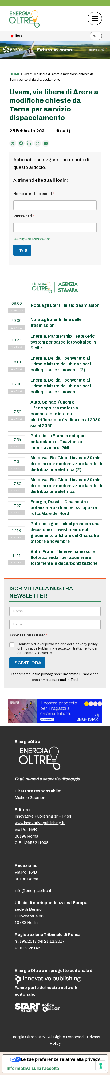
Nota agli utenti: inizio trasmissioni (65, 305)
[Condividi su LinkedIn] (29, 143)
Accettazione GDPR (28, 635)
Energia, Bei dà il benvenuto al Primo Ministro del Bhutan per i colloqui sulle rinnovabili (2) (60, 364)
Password (23, 216)
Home (14, 74)
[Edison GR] (55, 57)
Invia (22, 250)
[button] (95, 18)
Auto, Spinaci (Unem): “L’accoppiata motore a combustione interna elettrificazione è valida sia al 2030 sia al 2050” (65, 414)
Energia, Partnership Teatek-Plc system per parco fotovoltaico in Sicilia (63, 342)
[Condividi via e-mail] (45, 143)
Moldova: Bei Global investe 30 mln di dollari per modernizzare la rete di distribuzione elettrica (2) (66, 464)
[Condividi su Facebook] (21, 143)
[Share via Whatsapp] (37, 143)
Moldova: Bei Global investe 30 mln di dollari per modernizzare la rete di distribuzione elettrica (66, 485)
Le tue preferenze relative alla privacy (60, 1059)
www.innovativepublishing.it (40, 823)
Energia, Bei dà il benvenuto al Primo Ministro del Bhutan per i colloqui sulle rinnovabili (60, 386)
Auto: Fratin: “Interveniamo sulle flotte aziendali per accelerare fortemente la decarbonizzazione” (64, 557)
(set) (65, 131)
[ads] (55, 722)
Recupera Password (31, 239)
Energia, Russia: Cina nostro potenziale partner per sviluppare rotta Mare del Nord (63, 507)
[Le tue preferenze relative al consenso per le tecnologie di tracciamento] (101, 1066)
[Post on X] (12, 143)
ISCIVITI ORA (27, 662)
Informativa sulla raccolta (33, 1068)
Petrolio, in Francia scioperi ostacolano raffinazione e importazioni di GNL (58, 442)
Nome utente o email (33, 194)
